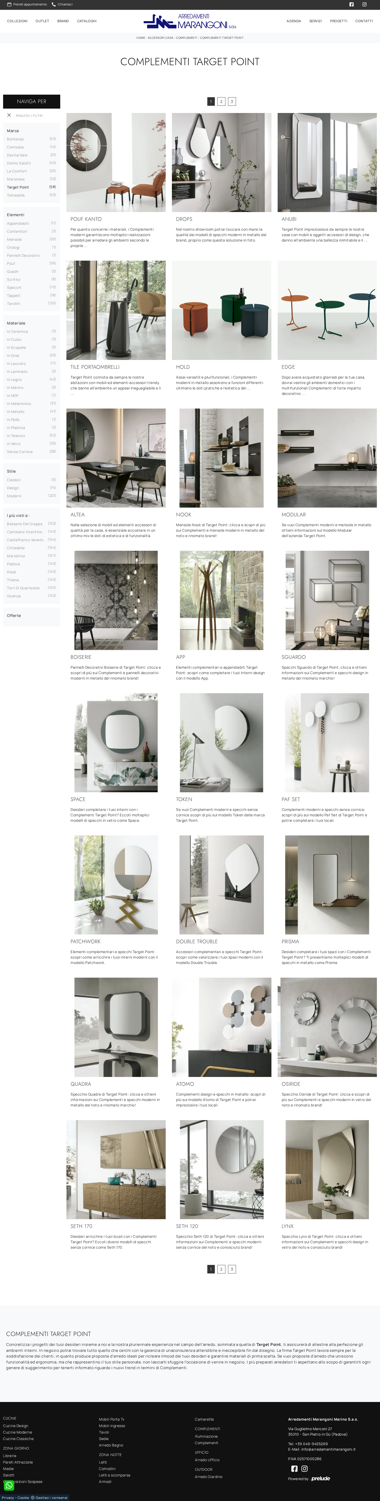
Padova (13, 563)
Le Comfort (17, 171)
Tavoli (104, 1432)
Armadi (105, 1481)
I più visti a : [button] (18, 515)
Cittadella (16, 547)
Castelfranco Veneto (25, 539)
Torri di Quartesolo (23, 587)
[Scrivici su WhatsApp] (9, 1485)
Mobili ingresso (112, 1425)
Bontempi (15, 139)
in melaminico (19, 403)
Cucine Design (15, 1425)
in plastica (16, 427)
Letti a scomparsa (115, 1475)
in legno (14, 379)
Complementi (186, 38)
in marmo (15, 387)
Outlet (42, 21)
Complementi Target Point (222, 38)
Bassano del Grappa (24, 523)
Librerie (9, 1455)
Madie (8, 1468)
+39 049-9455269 (311, 1443)
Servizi (315, 21)
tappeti (13, 295)
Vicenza (14, 595)
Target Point (18, 187)
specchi (14, 287)
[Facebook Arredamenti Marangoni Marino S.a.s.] (293, 1468)
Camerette (204, 1419)
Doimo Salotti (19, 163)
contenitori (17, 231)
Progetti (338, 21)
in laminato (17, 371)
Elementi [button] (15, 214)
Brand (63, 21)
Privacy (8, 1497)
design (13, 487)
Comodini (107, 1468)
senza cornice (20, 451)
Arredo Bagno (111, 1445)
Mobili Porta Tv (112, 1419)
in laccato (16, 363)
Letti (103, 1462)
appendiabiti (18, 223)
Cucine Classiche (18, 1438)
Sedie (104, 1438)
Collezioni (17, 21)
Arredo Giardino (209, 1476)
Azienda (294, 21)
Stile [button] (11, 471)
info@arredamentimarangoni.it (328, 1449)
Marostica (16, 555)
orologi (13, 247)
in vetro (13, 443)
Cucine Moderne (17, 1432)
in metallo (15, 411)
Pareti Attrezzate (18, 1462)
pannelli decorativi (23, 255)
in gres (13, 355)
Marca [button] (13, 130)
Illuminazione (206, 1436)
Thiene (13, 579)
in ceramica (17, 331)
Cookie (23, 1497)
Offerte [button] (14, 615)
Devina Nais (17, 155)
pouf (11, 263)
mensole (14, 239)
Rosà (11, 571)
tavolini (13, 303)
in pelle (13, 419)
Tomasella (16, 195)
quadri (13, 271)
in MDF (13, 395)
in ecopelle (16, 347)
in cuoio (14, 339)
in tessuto (16, 435)
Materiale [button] (16, 323)
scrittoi (13, 279)
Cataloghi (87, 21)
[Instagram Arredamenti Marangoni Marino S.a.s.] (303, 1468)
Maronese (16, 179)
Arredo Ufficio (207, 1459)
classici (14, 479)
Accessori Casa (160, 38)
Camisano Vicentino (24, 531)
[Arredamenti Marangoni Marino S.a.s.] (190, 21)
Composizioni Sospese (22, 1481)
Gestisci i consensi (52, 1497)
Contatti (364, 21)
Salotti (8, 1475)
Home (140, 38)
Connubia (15, 147)
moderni (14, 495)
